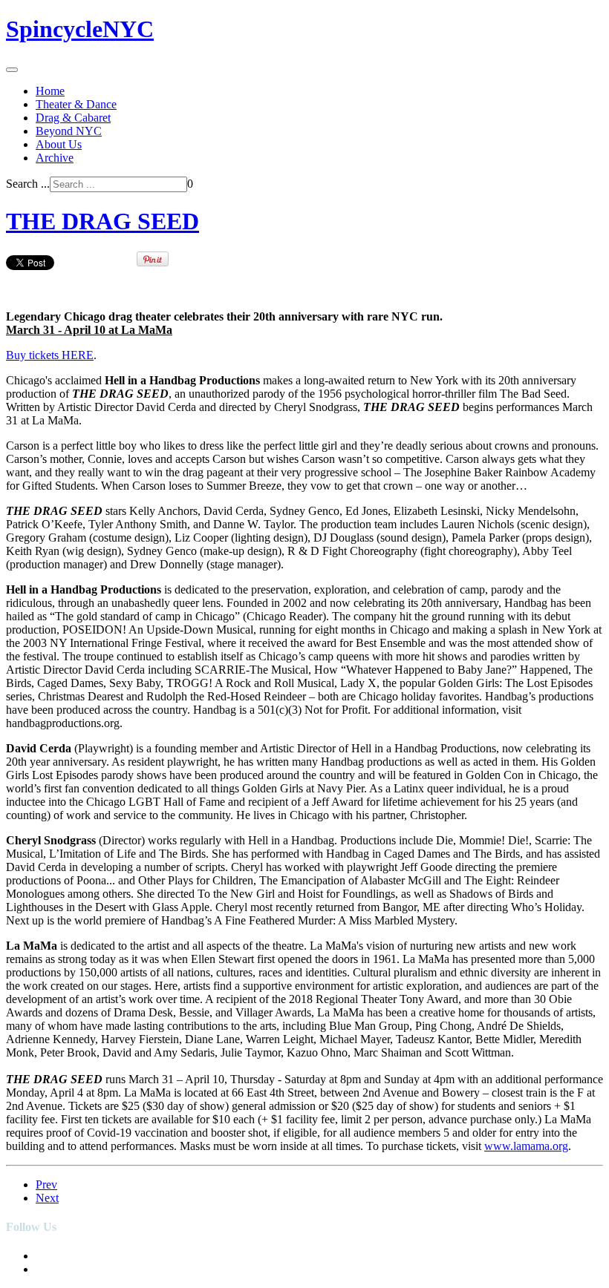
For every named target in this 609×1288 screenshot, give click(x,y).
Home (50, 91)
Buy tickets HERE (50, 355)
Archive (55, 157)
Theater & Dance (76, 104)
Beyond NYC (69, 131)
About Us (59, 144)
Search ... (28, 183)
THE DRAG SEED (102, 221)
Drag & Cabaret (73, 117)
